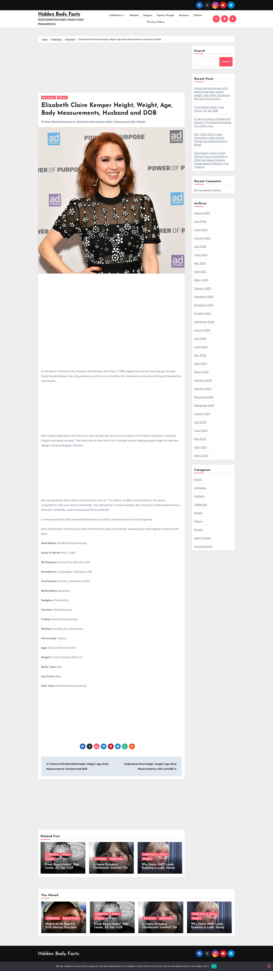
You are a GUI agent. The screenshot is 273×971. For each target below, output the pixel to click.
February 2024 (203, 380)
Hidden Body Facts (59, 14)
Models (134, 15)
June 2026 (201, 229)
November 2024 (204, 305)
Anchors (184, 15)
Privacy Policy (155, 22)
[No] (269, 966)
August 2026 (202, 213)
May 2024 (200, 355)
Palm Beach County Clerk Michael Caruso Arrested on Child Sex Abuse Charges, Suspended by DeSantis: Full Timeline (211, 160)
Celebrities (116, 15)
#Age (47, 121)
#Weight (141, 121)
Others (198, 15)
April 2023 (200, 447)
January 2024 (202, 388)
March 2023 (201, 455)
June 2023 (200, 430)
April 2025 (200, 271)
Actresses (48, 97)
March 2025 (201, 280)
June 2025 (200, 254)
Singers (147, 15)
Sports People (165, 15)
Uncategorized (203, 546)
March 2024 (201, 372)
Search (199, 51)
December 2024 (204, 296)
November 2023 (203, 397)
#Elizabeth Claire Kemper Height (95, 121)
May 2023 (200, 439)
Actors (198, 479)
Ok (213, 966)
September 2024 (204, 321)
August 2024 (202, 330)
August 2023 (202, 413)
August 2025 (202, 238)
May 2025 (200, 263)
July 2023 (200, 422)
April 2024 (200, 363)
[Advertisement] (112, 69)
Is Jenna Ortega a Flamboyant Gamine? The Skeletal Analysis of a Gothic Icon (212, 123)
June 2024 (201, 347)
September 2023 (204, 405)
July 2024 (200, 338)
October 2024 (202, 313)
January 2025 (202, 288)
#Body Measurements (63, 121)
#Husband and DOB (124, 121)
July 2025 (200, 246)
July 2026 (200, 221)
